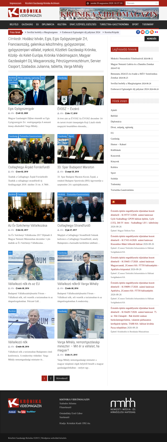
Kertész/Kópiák (101, 32)
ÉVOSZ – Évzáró (68, 109)
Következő (62, 378)
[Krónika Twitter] (31, 413)
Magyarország (44, 61)
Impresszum (15, 3)
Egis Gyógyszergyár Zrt (70, 38)
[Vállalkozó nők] (31, 324)
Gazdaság (27, 24)
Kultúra (62, 24)
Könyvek (115, 161)
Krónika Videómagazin (61, 55)
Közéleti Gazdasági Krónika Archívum (42, 3)
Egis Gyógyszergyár (21, 109)
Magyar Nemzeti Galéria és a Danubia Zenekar (132, 64)
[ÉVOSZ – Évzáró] (80, 90)
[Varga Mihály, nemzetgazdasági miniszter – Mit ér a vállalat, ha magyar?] (80, 324)
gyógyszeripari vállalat (24, 50)
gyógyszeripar (74, 44)
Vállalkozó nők (17, 342)
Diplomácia (48, 24)
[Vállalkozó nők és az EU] (31, 265)
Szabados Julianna (35, 66)
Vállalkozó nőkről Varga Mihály (78, 284)
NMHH (119, 202)
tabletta (56, 66)
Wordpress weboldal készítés (53, 438)
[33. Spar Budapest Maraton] (80, 149)
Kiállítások (116, 150)
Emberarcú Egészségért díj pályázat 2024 (70, 32)
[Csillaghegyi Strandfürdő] (80, 207)
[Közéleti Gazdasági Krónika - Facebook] (12, 413)
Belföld (14, 24)
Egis (48, 38)
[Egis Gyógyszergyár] (31, 90)
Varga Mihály (73, 66)
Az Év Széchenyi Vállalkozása (27, 225)
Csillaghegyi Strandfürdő (73, 225)
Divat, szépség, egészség (83, 24)
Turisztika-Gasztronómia (114, 24)
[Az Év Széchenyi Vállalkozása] (31, 207)
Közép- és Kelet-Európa (25, 55)
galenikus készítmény (46, 44)
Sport (135, 24)
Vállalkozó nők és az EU (24, 284)
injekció (48, 50)
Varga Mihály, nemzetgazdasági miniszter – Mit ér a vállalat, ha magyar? (78, 346)
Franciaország (18, 44)
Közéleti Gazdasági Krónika (75, 50)
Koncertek (115, 156)
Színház (114, 178)
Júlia (12, 113)
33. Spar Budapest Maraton (75, 167)
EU (37, 24)
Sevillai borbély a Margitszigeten (31, 32)
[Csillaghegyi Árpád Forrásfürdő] (31, 149)
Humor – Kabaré (118, 144)
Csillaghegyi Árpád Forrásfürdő (29, 167)
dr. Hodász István (30, 38)
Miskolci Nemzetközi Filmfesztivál (127, 58)
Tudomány (147, 24)
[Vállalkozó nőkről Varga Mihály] (80, 265)
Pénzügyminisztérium (72, 61)
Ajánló (114, 110)
